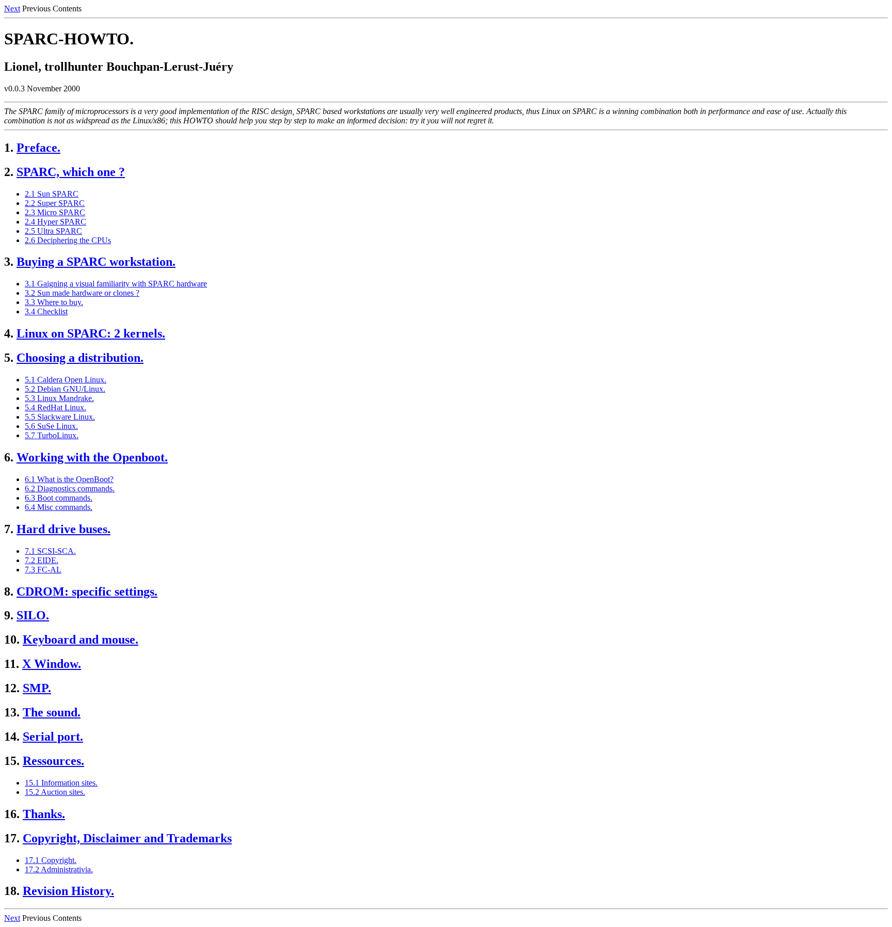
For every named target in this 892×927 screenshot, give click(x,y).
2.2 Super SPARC (55, 203)
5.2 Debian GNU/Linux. (65, 389)
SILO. (33, 615)
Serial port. (53, 736)
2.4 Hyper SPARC (55, 221)
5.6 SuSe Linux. (51, 426)
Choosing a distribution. (80, 357)
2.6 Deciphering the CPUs (68, 240)
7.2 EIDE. (41, 560)
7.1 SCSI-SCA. (50, 551)
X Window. (51, 663)
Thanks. (44, 814)
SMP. (37, 688)
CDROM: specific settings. (87, 591)
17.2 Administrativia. (59, 869)
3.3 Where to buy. (54, 302)
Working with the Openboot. (92, 457)
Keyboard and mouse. (80, 639)
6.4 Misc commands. (58, 507)
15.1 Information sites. (61, 782)
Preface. (38, 147)
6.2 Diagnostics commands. (70, 488)
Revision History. (68, 891)
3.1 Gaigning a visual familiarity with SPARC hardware (116, 283)
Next (12, 8)
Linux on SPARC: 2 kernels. (91, 333)
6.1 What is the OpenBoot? (69, 479)
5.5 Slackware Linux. (60, 416)
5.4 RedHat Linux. (55, 407)
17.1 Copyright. (50, 860)
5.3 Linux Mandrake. (59, 398)
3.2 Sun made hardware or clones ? (82, 293)
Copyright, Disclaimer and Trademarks (127, 838)
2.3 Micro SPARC (55, 212)
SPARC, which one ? (71, 172)
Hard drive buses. (63, 529)
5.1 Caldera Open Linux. (65, 379)
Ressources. (53, 761)
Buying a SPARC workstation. (96, 261)
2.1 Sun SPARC (51, 193)
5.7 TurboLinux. (51, 435)
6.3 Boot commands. (58, 497)
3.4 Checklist (46, 311)
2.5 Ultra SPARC (53, 231)
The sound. (52, 712)
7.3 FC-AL (43, 569)
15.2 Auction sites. (55, 792)
